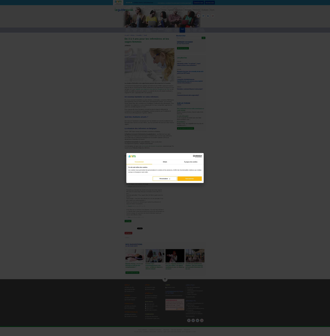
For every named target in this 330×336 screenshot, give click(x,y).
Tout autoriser (189, 178)
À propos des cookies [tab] (190, 162)
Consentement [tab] (139, 162)
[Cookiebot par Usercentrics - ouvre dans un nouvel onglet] (194, 156)
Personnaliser (164, 178)
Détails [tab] (165, 162)
